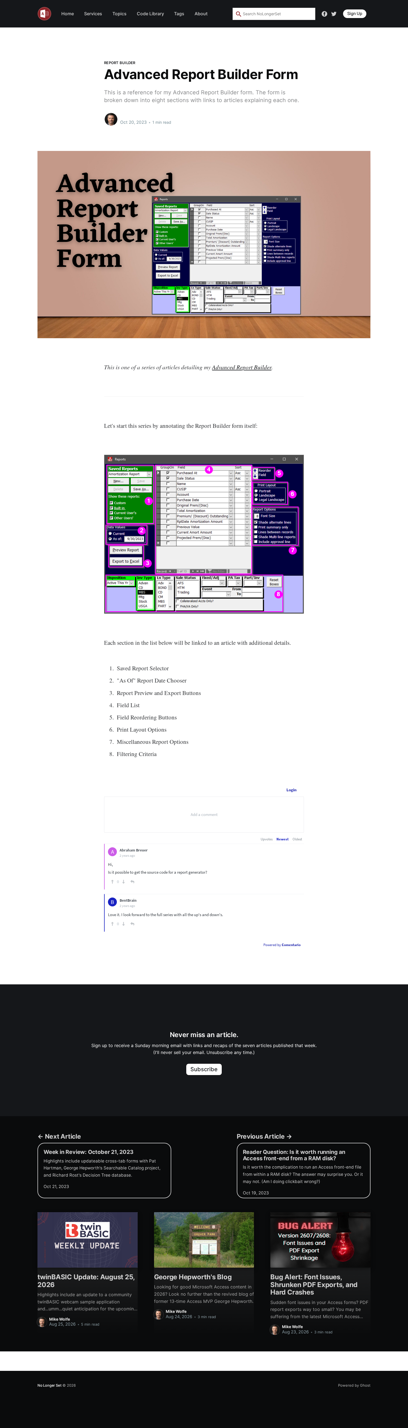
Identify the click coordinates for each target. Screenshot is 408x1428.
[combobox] (274, 14)
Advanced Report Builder (241, 367)
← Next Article (59, 1136)
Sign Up (354, 13)
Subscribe (204, 1069)
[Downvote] (123, 881)
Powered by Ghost (354, 1385)
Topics (119, 13)
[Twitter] (334, 13)
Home (67, 13)
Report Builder (119, 62)
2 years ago (127, 855)
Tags (179, 13)
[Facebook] (324, 13)
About (201, 13)
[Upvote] (112, 881)
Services (93, 13)
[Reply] (132, 881)
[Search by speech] (300, 14)
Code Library (150, 13)
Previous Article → (264, 1136)
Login (291, 789)
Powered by (282, 944)
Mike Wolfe (131, 116)
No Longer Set (49, 1385)
